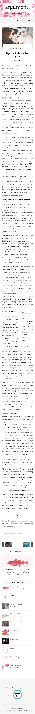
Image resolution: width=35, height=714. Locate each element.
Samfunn (21, 48)
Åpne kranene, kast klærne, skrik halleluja (18, 623)
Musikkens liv (14, 630)
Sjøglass (12, 648)
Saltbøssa (13, 595)
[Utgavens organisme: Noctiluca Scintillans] (28, 544)
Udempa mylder (15, 613)
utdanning (7, 536)
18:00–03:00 (14, 639)
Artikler (13, 48)
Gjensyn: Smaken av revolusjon (16, 605)
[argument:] (17, 8)
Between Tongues (15, 657)
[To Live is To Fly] (6, 544)
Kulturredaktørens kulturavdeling (15, 666)
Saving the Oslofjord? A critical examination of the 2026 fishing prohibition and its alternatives (17, 572)
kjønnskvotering (9, 533)
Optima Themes (23, 710)
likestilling (19, 533)
